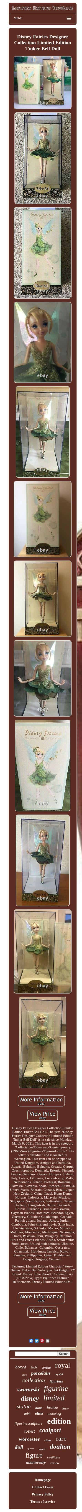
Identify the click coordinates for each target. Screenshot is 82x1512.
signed (41, 1449)
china (47, 1440)
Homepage (43, 1480)
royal (62, 1365)
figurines (56, 1381)
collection (33, 1380)
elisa (39, 1413)
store (24, 1375)
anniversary (36, 1462)
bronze (52, 1407)
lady (34, 1367)
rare (61, 1438)
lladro (65, 1408)
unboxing (54, 1414)
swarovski (28, 1389)
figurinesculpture (29, 1423)
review (54, 1463)
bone (38, 1408)
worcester (29, 1439)
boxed (20, 1366)
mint (27, 1414)
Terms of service (42, 1501)
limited (53, 1398)
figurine (56, 1388)
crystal (59, 1374)
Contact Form (42, 1487)
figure (34, 1455)
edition (59, 1421)
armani (46, 1367)
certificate (53, 1457)
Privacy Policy (43, 1494)
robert (29, 1431)
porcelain (40, 1373)
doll (19, 1447)
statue (24, 1406)
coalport (50, 1430)
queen (31, 1448)
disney (30, 1398)
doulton (60, 1446)
